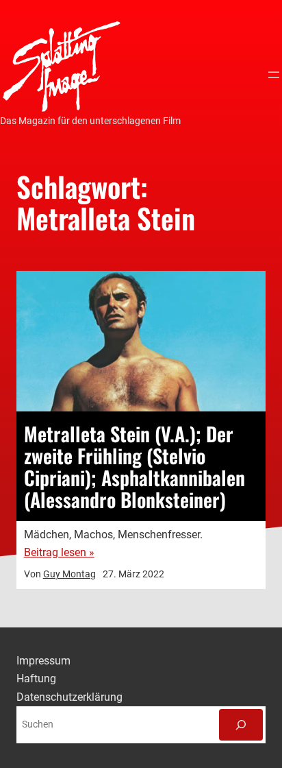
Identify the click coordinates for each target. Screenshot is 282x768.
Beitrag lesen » (59, 552)
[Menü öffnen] (274, 75)
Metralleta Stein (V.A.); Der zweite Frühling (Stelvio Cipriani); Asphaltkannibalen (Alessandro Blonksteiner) (134, 466)
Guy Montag (69, 573)
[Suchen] (241, 725)
